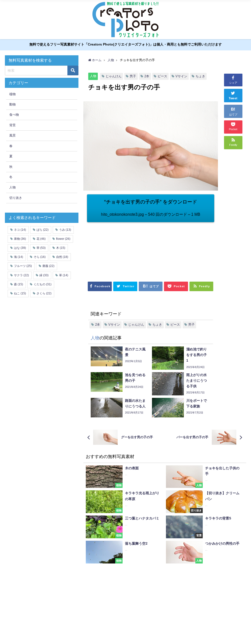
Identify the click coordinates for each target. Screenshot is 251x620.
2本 (146, 76)
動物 (12, 104)
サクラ (21, 275)
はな (20, 247)
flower (63, 238)
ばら (43, 229)
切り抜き (15, 197)
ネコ (20, 229)
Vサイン (181, 76)
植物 (12, 94)
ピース (162, 76)
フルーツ (23, 265)
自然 (62, 256)
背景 (12, 125)
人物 (93, 76)
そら (40, 256)
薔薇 (48, 265)
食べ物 (14, 114)
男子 (133, 76)
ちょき (200, 76)
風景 (12, 135)
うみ (65, 229)
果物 (20, 238)
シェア (233, 82)
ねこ (20, 293)
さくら (44, 293)
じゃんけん (114, 76)
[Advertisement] (118, 249)
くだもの (42, 284)
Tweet (233, 98)
